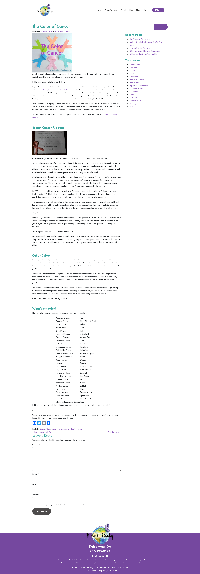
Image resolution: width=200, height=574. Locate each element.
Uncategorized (135, 103)
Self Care (133, 97)
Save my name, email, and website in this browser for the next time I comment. (65, 504)
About (123, 10)
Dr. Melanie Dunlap (63, 31)
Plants (132, 94)
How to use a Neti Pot (42, 432)
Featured (133, 73)
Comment (37, 444)
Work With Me (111, 10)
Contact (147, 10)
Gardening (134, 76)
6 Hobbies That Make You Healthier (144, 54)
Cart (159, 10)
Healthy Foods (135, 82)
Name (35, 474)
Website (35, 494)
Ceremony (134, 67)
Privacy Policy (92, 567)
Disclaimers (104, 567)
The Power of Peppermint (140, 39)
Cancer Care (45, 429)
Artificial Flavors (114, 432)
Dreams (133, 70)
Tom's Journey (76, 429)
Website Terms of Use (119, 567)
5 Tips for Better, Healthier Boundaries (145, 51)
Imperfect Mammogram (60, 429)
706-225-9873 (100, 551)
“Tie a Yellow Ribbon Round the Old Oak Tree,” (56, 89)
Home (99, 10)
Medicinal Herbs (136, 88)
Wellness (133, 106)
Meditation (134, 91)
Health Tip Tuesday (137, 79)
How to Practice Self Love (140, 48)
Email (35, 484)
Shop (138, 10)
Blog (131, 10)
